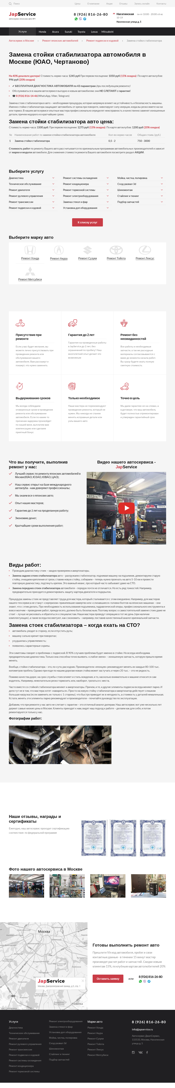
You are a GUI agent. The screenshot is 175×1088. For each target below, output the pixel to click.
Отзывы (123, 3)
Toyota (81, 31)
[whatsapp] (76, 18)
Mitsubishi (107, 31)
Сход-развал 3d (126, 183)
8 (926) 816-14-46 (26, 95)
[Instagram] (133, 1052)
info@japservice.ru (142, 1029)
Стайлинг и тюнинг (128, 195)
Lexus (94, 31)
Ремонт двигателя (19, 189)
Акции (109, 3)
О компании (93, 3)
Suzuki (68, 31)
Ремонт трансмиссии (21, 201)
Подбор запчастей (128, 201)
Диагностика (16, 177)
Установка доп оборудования (80, 207)
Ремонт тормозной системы (79, 189)
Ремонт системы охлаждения (80, 177)
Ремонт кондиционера (76, 183)
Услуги (22, 31)
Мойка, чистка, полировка (132, 177)
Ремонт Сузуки (87, 258)
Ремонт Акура (59, 258)
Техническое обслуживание (25, 183)
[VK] (140, 1052)
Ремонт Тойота (116, 258)
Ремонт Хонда (30, 258)
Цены (77, 3)
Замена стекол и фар (75, 201)
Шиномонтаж (125, 189)
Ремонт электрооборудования (80, 195)
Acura (55, 31)
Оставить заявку (108, 978)
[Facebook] (147, 1052)
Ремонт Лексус (145, 258)
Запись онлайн (142, 3)
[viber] (80, 18)
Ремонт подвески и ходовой (25, 207)
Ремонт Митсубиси (30, 279)
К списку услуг (87, 222)
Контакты (161, 3)
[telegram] (84, 18)
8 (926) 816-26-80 (91, 14)
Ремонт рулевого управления (26, 195)
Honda (42, 31)
